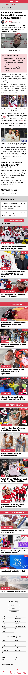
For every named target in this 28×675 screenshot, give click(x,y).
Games (3, 626)
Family (3, 645)
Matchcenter (18, 618)
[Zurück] (1, 1)
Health (3, 640)
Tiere (3, 647)
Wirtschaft (17, 621)
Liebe (3, 642)
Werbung (4, 657)
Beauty (3, 652)
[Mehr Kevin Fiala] (14, 405)
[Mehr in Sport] (14, 304)
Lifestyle (4, 628)
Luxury (16, 642)
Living (16, 640)
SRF (4, 117)
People (3, 621)
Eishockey (12, 4)
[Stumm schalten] (4, 46)
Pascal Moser (8, 21)
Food (16, 645)
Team (16, 657)
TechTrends (17, 650)
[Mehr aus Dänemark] (14, 512)
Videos (3, 623)
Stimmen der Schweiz (20, 626)
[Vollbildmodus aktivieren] (25, 46)
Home (2, 4)
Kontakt (16, 659)
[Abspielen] (3, 46)
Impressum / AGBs (19, 662)
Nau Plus (17, 623)
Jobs (3, 659)
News (3, 616)
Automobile (5, 650)
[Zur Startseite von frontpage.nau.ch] (14, 1)
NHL (22, 120)
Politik (16, 616)
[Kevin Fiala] (14, 8)
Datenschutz (5, 662)
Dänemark (7, 22)
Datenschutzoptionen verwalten (8, 664)
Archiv (3, 631)
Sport (7, 4)
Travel (16, 647)
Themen (17, 628)
